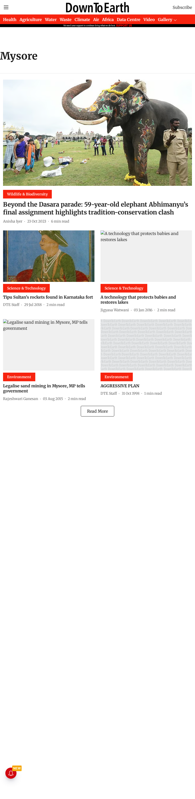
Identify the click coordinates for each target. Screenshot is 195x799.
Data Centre (128, 19)
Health (10, 19)
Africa (108, 19)
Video (149, 19)
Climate (82, 19)
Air (96, 19)
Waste (66, 19)
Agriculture (31, 19)
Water (51, 19)
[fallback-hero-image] (97, 133)
